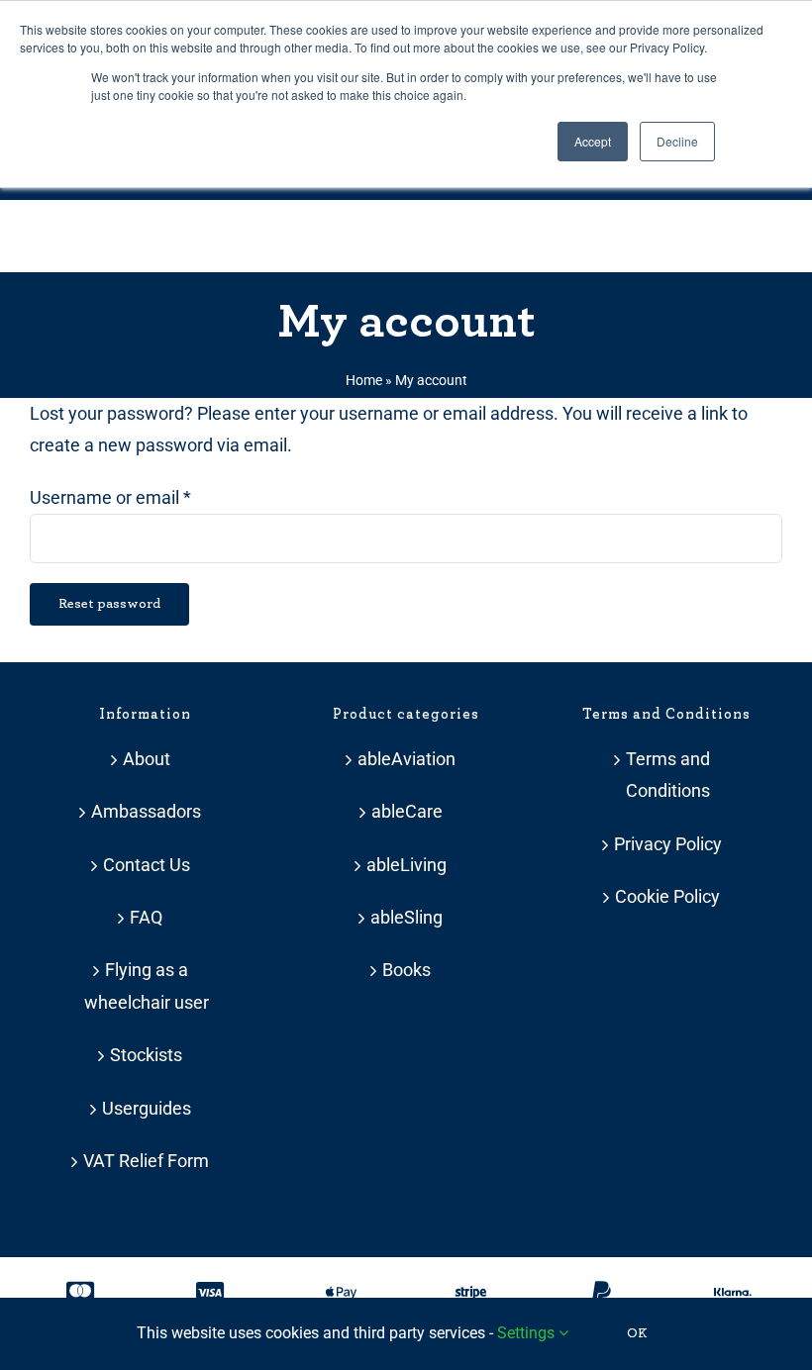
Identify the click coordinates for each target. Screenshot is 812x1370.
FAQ (146, 917)
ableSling (406, 917)
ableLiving (406, 864)
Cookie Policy (667, 896)
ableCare (407, 811)
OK (637, 1333)
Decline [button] (677, 141)
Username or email (110, 497)
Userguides (146, 1108)
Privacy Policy (668, 843)
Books (406, 969)
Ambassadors (146, 811)
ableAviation (406, 758)
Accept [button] (592, 141)
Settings (527, 1332)
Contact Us (146, 864)
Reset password (109, 604)
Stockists (146, 1054)
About (146, 758)
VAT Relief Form (146, 1160)
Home (364, 380)
